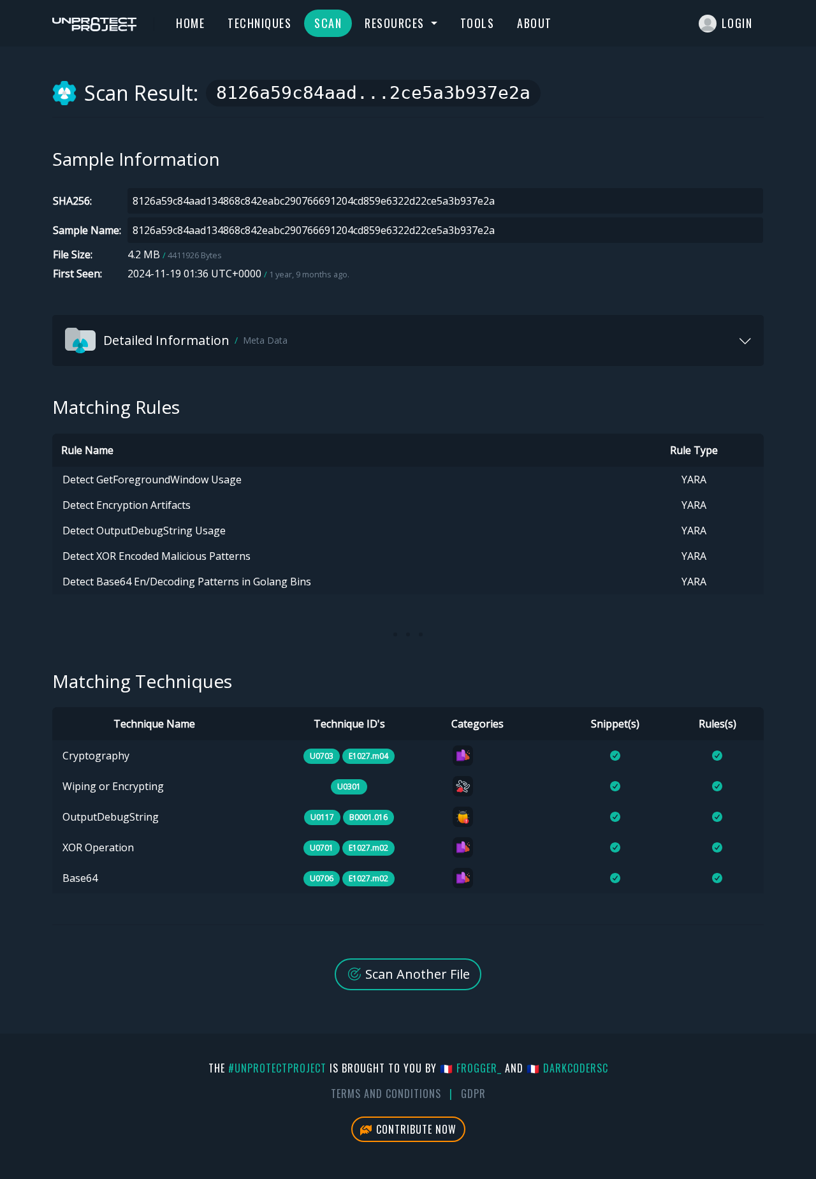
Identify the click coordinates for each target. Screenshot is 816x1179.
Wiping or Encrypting (113, 786)
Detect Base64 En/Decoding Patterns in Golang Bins (186, 582)
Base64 (80, 878)
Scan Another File (416, 974)
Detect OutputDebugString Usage (144, 531)
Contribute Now (414, 1129)
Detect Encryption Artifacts (126, 505)
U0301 (349, 786)
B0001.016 (368, 817)
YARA (693, 479)
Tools (477, 23)
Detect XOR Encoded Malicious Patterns (156, 556)
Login (737, 23)
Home (190, 23)
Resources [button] (396, 23)
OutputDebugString (110, 817)
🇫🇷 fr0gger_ (471, 1068)
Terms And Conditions (386, 1093)
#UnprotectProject (277, 1068)
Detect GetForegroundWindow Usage (152, 479)
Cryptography (95, 756)
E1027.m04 (368, 756)
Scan (328, 23)
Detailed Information (195, 340)
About (534, 23)
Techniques (259, 23)
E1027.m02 (368, 847)
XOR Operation (98, 847)
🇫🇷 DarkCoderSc (567, 1068)
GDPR (473, 1093)
